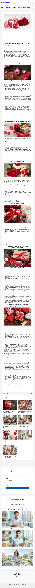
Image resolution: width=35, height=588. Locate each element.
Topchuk (4, 5)
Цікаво (17, 576)
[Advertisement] (17, 36)
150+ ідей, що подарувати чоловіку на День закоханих (10, 426)
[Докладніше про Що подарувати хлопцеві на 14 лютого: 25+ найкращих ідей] (25, 419)
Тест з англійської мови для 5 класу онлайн (17, 499)
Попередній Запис (5, 393)
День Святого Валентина (12, 7)
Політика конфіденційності (17, 574)
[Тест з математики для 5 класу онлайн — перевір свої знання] (17, 507)
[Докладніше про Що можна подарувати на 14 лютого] (10, 450)
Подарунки (6, 7)
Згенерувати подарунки (17, 487)
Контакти (17, 575)
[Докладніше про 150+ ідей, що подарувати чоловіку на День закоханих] (10, 419)
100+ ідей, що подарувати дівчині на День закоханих (9, 441)
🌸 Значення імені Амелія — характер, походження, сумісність (17, 567)
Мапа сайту (17, 577)
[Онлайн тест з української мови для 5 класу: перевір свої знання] (17, 501)
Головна (2, 7)
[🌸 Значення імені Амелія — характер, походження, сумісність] (17, 557)
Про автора (17, 573)
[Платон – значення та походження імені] (17, 504)
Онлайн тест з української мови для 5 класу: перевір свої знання (17, 502)
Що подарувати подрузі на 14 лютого (24, 411)
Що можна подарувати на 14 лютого (9, 456)
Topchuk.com (11, 584)
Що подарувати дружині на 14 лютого (25, 441)
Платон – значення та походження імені (17, 506)
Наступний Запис (30, 393)
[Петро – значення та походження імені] (17, 519)
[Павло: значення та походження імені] (17, 538)
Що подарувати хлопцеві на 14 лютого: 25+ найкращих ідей (23, 426)
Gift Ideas (17, 578)
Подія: (7, 478)
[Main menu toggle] (33, 3)
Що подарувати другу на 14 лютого (9, 411)
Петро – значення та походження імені (17, 528)
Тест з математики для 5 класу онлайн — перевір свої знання (17, 509)
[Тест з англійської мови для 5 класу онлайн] (17, 497)
